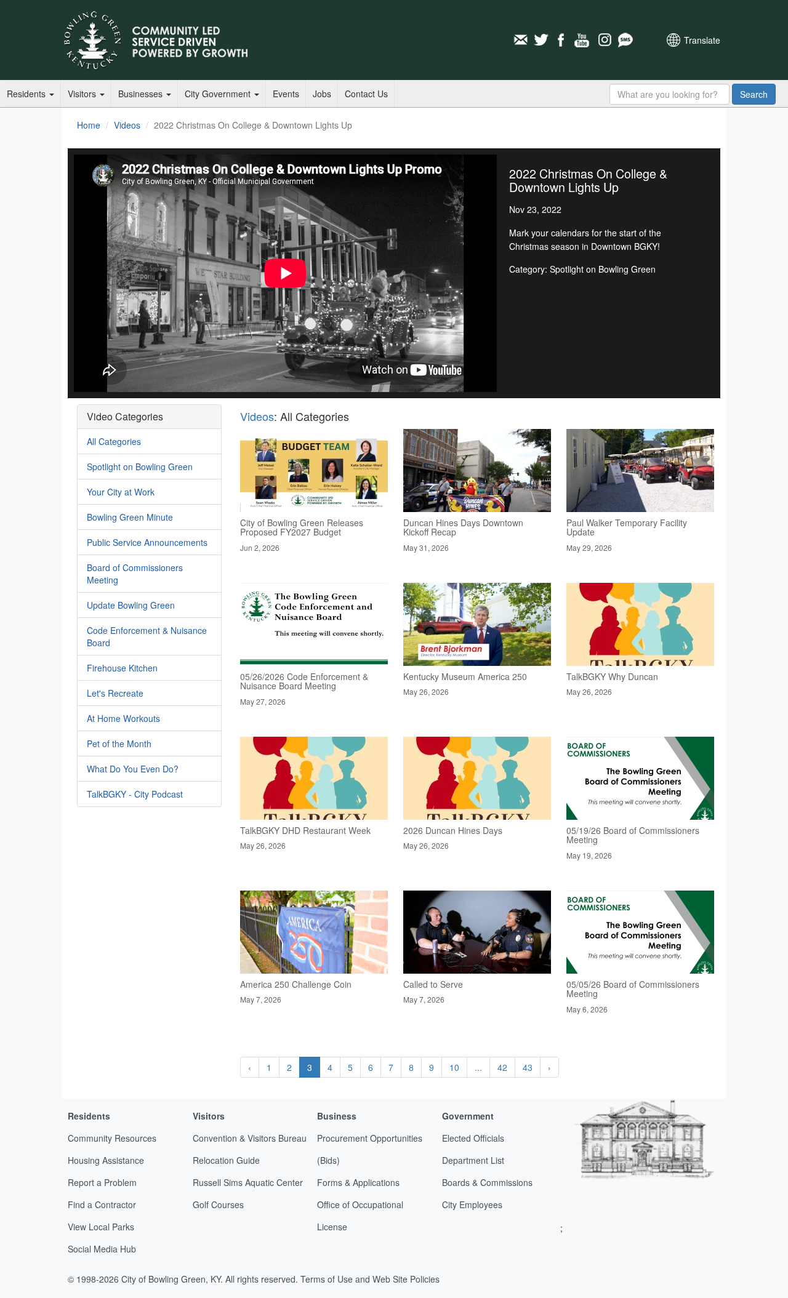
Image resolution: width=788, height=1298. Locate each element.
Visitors (83, 93)
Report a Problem (102, 1182)
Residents (27, 93)
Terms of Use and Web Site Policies (370, 1279)
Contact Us (366, 93)
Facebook (562, 40)
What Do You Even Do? (133, 769)
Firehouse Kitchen (122, 668)
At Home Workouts (123, 718)
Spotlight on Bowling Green (140, 466)
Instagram (604, 40)
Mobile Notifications (625, 40)
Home (88, 125)
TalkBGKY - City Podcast (135, 794)
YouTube (583, 40)
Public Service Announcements (147, 542)
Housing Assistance (106, 1160)
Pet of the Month (119, 743)
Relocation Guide (226, 1160)
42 (502, 1067)
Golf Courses (218, 1204)
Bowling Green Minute (130, 517)
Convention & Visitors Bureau (250, 1138)
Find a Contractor (102, 1204)
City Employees (472, 1204)
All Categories (114, 441)
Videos (127, 125)
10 (454, 1067)
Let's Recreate (115, 693)
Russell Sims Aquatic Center (248, 1182)
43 (528, 1067)
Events (286, 93)
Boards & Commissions (487, 1182)
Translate (702, 40)
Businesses (141, 93)
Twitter (541, 40)
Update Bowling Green (131, 605)
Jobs (322, 93)
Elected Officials (473, 1138)
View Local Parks (101, 1226)
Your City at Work (121, 492)
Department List (473, 1160)
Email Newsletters (520, 40)
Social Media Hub (102, 1249)
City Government (219, 93)
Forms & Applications (358, 1182)
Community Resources (112, 1138)
